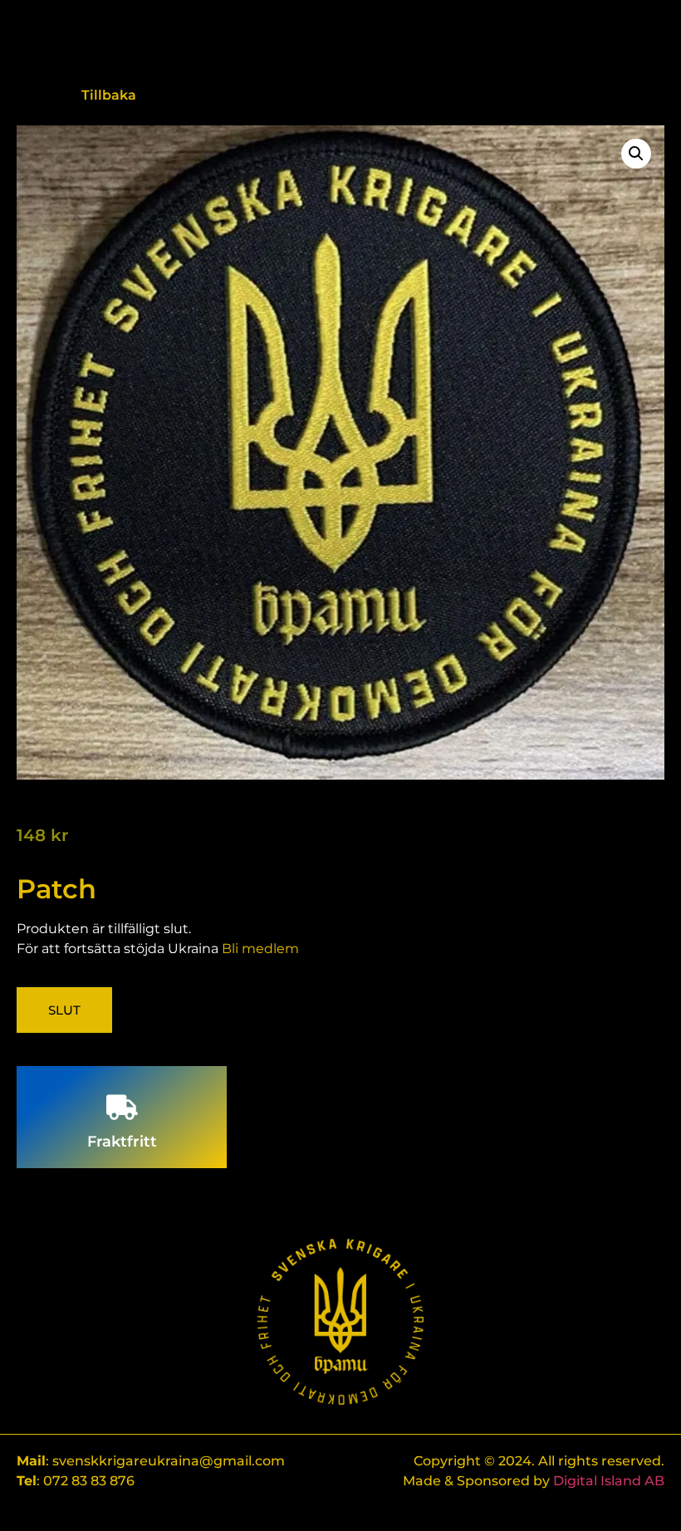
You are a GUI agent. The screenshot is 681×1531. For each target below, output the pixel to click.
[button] (636, 154)
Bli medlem (260, 948)
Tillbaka (108, 95)
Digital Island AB (608, 1481)
